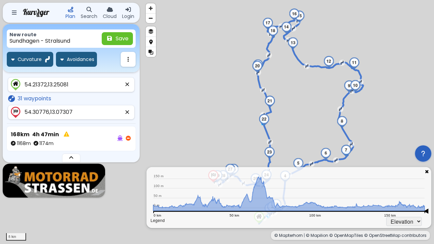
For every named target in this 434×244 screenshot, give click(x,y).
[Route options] (128, 59)
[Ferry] (120, 139)
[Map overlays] (151, 52)
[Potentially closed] (128, 139)
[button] (326, 154)
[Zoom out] (151, 18)
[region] (217, 122)
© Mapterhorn (288, 235)
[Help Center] (423, 153)
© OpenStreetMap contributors (395, 235)
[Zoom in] (151, 8)
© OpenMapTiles (346, 235)
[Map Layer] (151, 31)
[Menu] (14, 12)
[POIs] (151, 42)
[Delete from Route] (127, 85)
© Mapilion (317, 235)
